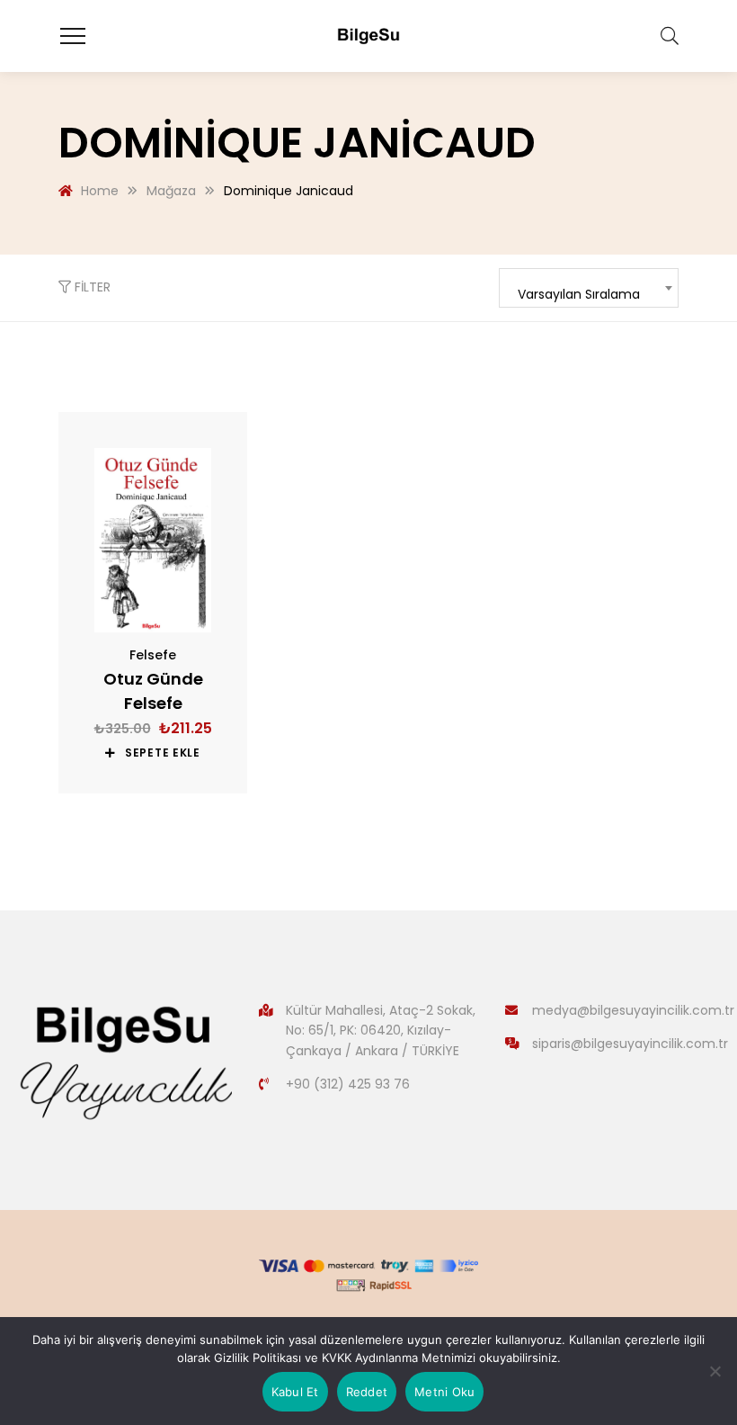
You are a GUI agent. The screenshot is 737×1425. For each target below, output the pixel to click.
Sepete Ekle (162, 753)
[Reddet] (715, 1371)
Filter (91, 287)
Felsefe (152, 655)
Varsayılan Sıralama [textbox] (579, 294)
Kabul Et (295, 1392)
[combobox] (589, 288)
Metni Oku (444, 1392)
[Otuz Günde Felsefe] (152, 540)
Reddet (367, 1392)
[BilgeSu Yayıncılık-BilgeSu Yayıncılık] (368, 36)
